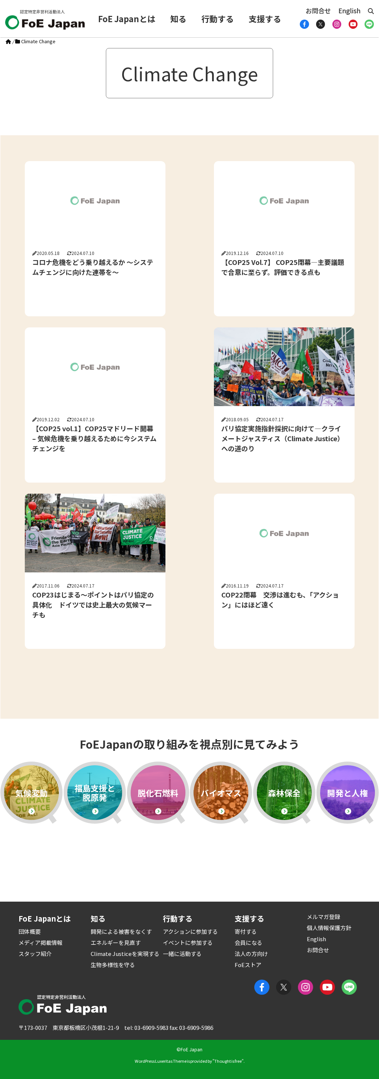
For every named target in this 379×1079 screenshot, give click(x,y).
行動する (217, 18)
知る (178, 18)
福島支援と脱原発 (94, 792)
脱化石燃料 (158, 793)
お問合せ (318, 10)
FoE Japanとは (126, 18)
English (349, 10)
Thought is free (228, 1061)
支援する (265, 18)
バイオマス (221, 793)
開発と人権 (347, 793)
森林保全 (284, 793)
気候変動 (31, 793)
